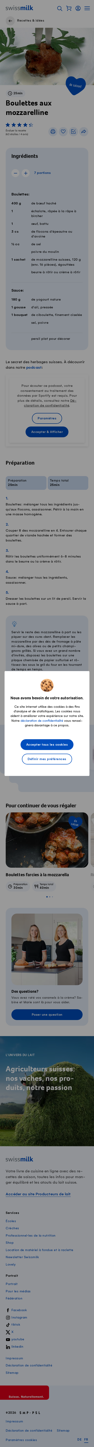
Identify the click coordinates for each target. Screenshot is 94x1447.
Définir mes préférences (47, 759)
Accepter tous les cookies (47, 745)
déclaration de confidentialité (42, 720)
